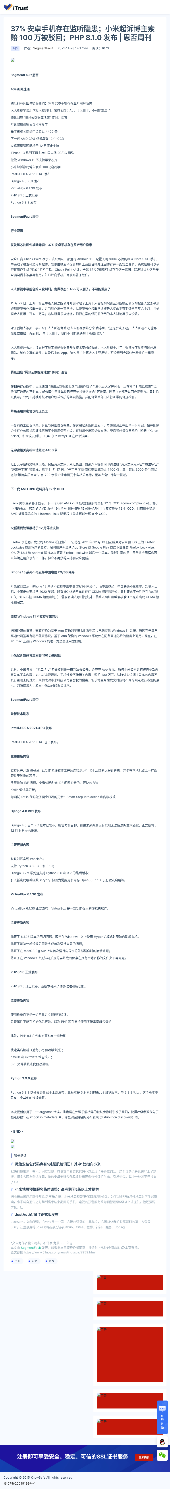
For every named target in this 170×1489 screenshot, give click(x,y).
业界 (15, 48)
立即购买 (144, 1457)
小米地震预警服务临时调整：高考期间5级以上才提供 (57, 1189)
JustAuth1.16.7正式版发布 (36, 1214)
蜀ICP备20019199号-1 (20, 1483)
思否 (51, 1261)
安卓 (34, 1261)
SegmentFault (43, 48)
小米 (17, 1261)
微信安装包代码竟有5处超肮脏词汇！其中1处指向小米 (57, 1164)
